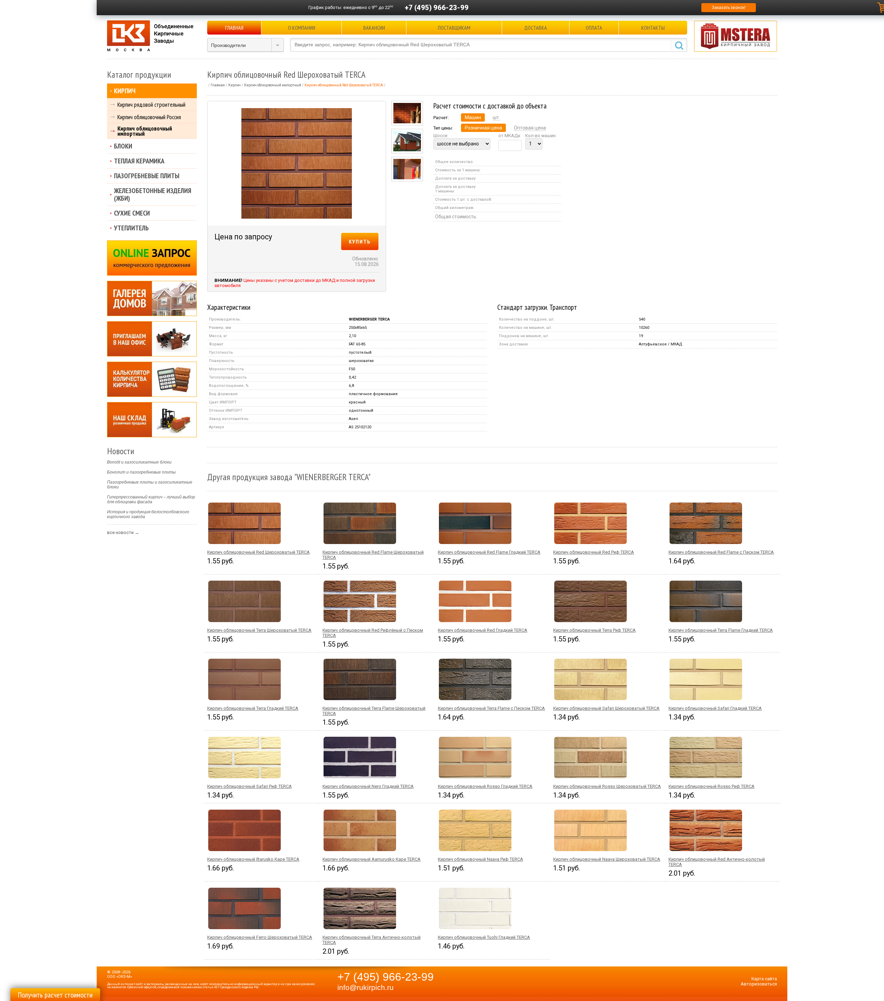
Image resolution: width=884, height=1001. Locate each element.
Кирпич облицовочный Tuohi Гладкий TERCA (484, 937)
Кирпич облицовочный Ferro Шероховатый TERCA (259, 937)
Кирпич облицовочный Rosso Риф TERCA (712, 786)
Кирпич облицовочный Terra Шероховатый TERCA (259, 630)
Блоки (123, 146)
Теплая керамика (139, 160)
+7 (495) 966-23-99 (437, 7)
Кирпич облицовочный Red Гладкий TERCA (482, 630)
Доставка (535, 27)
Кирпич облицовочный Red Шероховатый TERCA (258, 552)
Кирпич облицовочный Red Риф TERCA (593, 552)
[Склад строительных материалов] (151, 419)
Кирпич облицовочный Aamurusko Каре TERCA (372, 859)
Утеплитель (131, 227)
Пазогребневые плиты (146, 175)
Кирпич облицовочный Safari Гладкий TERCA (715, 708)
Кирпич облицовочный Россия (149, 117)
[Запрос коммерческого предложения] (151, 258)
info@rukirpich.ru (365, 987)
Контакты (653, 27)
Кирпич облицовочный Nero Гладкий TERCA (368, 786)
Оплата (594, 27)
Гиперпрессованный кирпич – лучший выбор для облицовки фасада (151, 499)
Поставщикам (454, 27)
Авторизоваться (759, 983)
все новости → (123, 532)
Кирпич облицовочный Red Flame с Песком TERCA (721, 552)
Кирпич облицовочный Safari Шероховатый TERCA (606, 708)
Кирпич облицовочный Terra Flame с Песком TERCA (491, 708)
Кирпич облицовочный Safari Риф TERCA (249, 786)
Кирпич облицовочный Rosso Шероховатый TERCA (607, 786)
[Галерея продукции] (151, 298)
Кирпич (124, 90)
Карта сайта (764, 978)
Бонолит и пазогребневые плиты (141, 472)
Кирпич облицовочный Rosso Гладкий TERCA (485, 786)
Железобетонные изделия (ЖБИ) (152, 194)
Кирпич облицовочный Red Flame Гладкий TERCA (489, 552)
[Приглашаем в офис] (151, 339)
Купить (360, 241)
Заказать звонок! (729, 7)
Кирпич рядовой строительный (151, 104)
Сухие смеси (132, 213)
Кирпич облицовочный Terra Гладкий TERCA (252, 708)
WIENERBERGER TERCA (369, 319)
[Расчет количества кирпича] (151, 379)
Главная (234, 27)
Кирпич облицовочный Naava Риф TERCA (480, 859)
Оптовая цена (530, 128)
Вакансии (374, 27)
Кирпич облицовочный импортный (144, 130)
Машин (473, 117)
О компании (301, 27)
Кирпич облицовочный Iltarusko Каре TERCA (253, 859)
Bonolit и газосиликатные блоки (139, 462)
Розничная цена (483, 128)
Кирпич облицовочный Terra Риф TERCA (594, 630)
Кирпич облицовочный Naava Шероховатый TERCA (606, 859)
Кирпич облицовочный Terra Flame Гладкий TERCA (721, 630)
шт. (496, 117)
